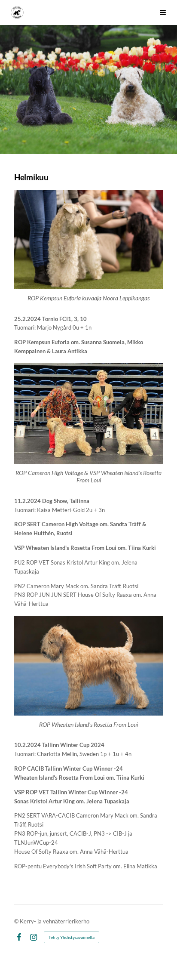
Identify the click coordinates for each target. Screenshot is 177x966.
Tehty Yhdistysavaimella (72, 937)
